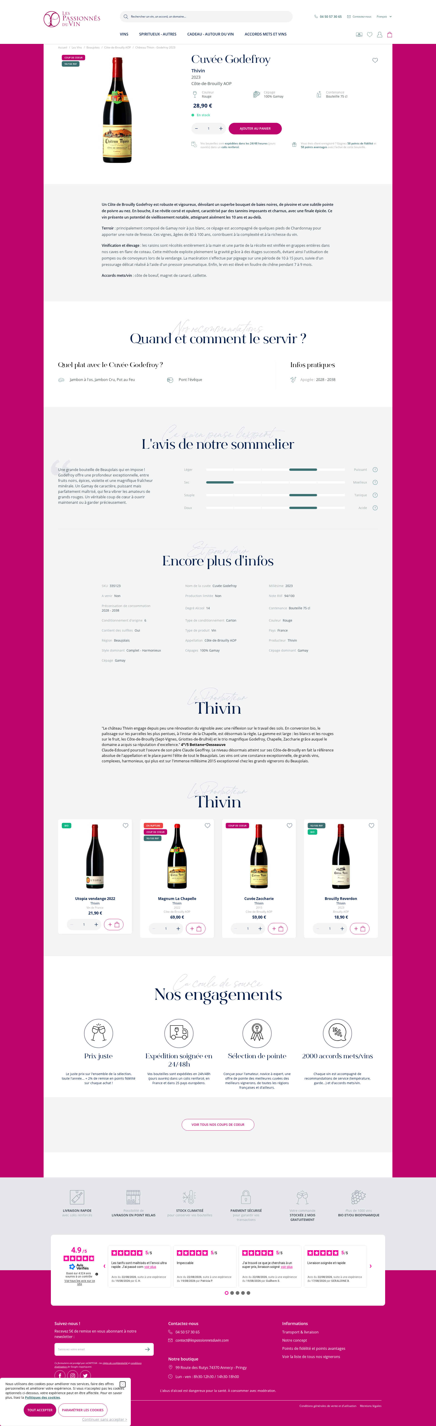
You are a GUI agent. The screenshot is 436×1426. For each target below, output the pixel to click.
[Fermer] (122, 1384)
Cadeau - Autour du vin (210, 34)
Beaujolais (93, 47)
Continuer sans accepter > (104, 1419)
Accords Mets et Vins (266, 34)
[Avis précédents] (104, 1266)
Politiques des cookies (42, 1397)
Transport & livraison (300, 1332)
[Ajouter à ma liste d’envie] (375, 60)
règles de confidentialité (115, 1363)
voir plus (150, 1267)
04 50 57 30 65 (331, 16)
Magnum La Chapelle (177, 898)
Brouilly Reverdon (341, 898)
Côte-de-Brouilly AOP (117, 47)
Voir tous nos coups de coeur (218, 1124)
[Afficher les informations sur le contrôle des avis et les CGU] (97, 1274)
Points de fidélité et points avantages (313, 1348)
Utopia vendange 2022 (95, 898)
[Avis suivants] (370, 1266)
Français (382, 16)
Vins (124, 34)
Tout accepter (39, 1410)
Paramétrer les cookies (83, 1410)
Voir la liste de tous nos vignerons (311, 1356)
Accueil (62, 47)
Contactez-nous (362, 16)
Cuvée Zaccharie (259, 898)
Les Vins (77, 47)
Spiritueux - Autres (157, 34)
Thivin (198, 71)
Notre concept (294, 1340)
